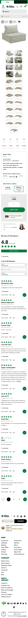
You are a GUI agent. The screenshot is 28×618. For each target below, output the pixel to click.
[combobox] (14, 11)
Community (4, 570)
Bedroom (16, 543)
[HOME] (2, 16)
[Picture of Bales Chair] (10, 53)
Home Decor (17, 547)
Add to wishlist (19, 22)
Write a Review (15, 160)
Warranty (4, 592)
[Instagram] (17, 516)
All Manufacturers (19, 554)
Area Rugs (4, 554)
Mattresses (4, 543)
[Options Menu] (24, 295)
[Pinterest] (24, 516)
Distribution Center (6, 565)
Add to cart (14, 209)
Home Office (4, 547)
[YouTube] (21, 516)
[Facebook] (14, 516)
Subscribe (21, 521)
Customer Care (5, 585)
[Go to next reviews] (25, 499)
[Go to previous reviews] (3, 499)
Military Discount (6, 597)
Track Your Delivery (6, 588)
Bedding (3, 545)
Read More (18, 381)
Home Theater (18, 549)
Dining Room (18, 540)
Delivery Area (5, 561)
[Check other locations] (8, 189)
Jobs (2, 572)
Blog (2, 574)
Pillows (16, 545)
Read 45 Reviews (7, 160)
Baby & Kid (17, 552)
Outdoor (3, 552)
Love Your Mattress (6, 594)
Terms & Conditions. (22, 616)
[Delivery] (18, 189)
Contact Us (4, 583)
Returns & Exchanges (7, 590)
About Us (3, 568)
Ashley (4, 156)
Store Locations (5, 563)
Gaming (3, 549)
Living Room (4, 540)
